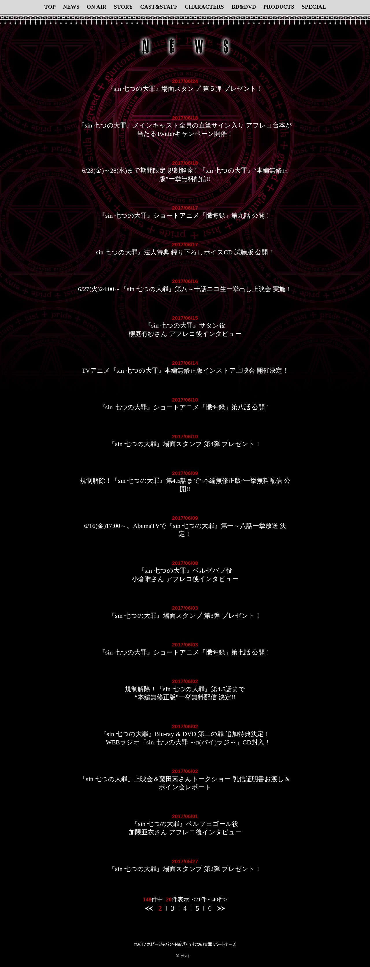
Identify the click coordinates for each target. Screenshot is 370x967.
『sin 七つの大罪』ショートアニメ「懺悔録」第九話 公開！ (185, 215)
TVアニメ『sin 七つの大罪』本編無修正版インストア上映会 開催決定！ (185, 370)
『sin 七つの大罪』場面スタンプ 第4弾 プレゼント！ (185, 444)
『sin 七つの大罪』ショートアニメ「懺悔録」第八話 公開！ (185, 407)
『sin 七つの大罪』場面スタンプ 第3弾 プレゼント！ (185, 615)
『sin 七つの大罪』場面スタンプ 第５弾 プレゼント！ (185, 88)
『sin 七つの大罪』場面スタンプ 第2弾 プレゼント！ (185, 868)
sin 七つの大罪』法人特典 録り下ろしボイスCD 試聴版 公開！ (185, 252)
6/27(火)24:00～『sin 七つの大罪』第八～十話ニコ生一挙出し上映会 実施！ (185, 289)
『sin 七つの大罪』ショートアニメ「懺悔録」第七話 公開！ (185, 652)
